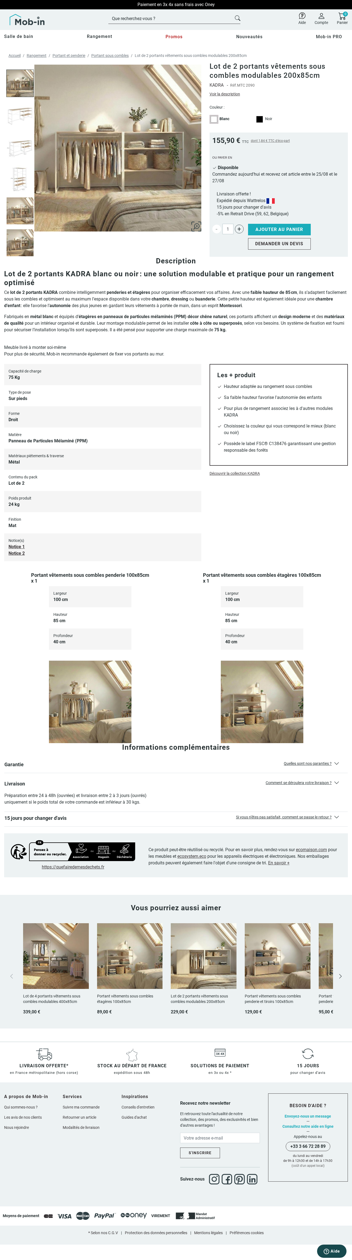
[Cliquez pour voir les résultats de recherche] (237, 17)
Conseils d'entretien (138, 1107)
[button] (176, 765)
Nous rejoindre (16, 1127)
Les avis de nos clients (23, 1117)
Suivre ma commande (81, 1107)
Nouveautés (249, 36)
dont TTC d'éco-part (270, 141)
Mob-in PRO (329, 36)
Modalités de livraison (81, 1127)
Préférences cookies (247, 1233)
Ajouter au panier (279, 229)
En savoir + (279, 862)
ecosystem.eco (191, 856)
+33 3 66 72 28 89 (308, 1146)
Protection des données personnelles (156, 1233)
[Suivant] (340, 976)
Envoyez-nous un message (308, 1116)
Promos (174, 36)
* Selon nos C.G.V (103, 1233)
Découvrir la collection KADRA (235, 473)
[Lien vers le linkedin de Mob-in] (252, 1179)
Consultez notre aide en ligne (308, 1126)
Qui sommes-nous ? (21, 1107)
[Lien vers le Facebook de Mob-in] (228, 1179)
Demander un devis (279, 243)
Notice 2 (17, 553)
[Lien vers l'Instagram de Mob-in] (215, 1179)
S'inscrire (200, 1153)
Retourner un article (79, 1117)
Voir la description (225, 94)
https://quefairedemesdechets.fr (73, 867)
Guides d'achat (134, 1117)
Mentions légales (208, 1233)
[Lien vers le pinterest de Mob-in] (240, 1179)
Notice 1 (17, 546)
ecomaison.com (311, 849)
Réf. (233, 85)
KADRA (217, 85)
